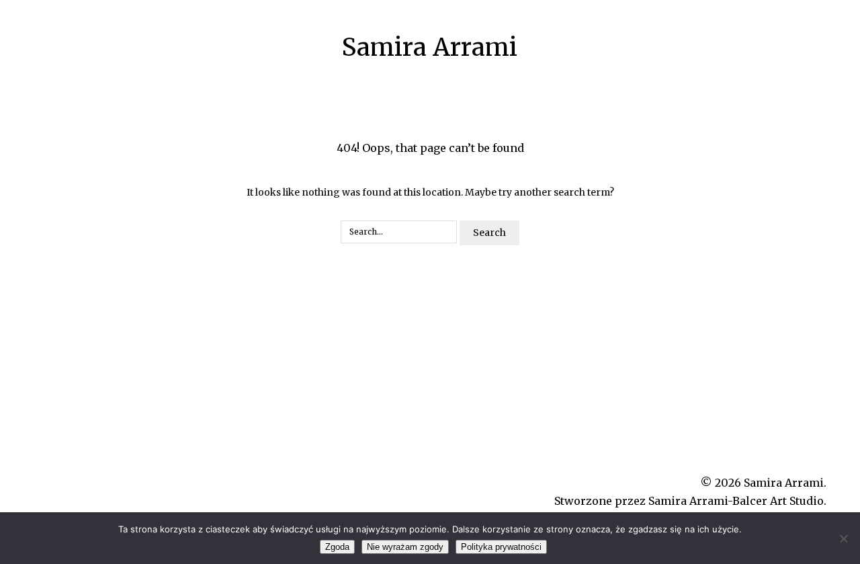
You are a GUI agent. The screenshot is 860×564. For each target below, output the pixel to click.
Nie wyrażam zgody (405, 547)
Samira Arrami (429, 47)
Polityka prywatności (501, 547)
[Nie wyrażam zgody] (843, 538)
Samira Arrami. (785, 482)
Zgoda (337, 547)
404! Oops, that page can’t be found (430, 148)
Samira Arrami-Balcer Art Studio (736, 501)
